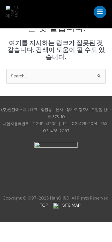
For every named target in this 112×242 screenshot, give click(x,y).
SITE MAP (71, 205)
